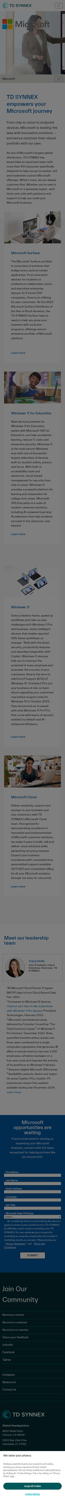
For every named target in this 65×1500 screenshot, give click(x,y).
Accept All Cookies (32, 1486)
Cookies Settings (32, 1494)
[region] (32, 1475)
